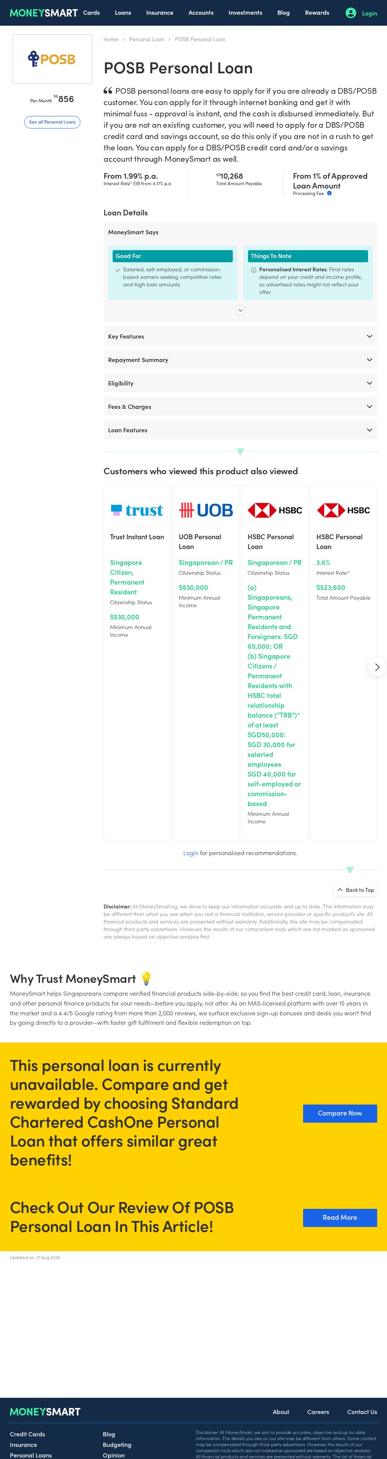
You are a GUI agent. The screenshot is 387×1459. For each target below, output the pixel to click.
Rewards (317, 12)
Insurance (159, 12)
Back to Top (359, 889)
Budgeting (117, 1444)
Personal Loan (146, 39)
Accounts (201, 12)
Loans (123, 12)
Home (111, 39)
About (281, 1411)
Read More (340, 1217)
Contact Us (362, 1411)
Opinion (114, 1455)
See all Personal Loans (52, 121)
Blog (283, 12)
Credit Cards (27, 1434)
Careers (318, 1411)
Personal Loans (31, 1455)
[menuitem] (91, 13)
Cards (91, 12)
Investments (245, 12)
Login (369, 13)
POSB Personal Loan (200, 39)
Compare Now (340, 1112)
